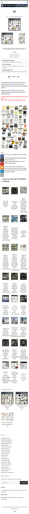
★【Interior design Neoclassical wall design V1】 (23, 377)
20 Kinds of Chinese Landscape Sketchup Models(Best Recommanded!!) (6, 288)
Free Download (4, 470)
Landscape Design (5, 460)
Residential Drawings (6, 462)
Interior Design (4, 455)
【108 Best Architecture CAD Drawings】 (23, 233)
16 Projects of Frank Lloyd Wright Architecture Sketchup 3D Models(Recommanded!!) (17, 332)
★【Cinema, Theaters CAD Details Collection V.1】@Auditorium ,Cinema (14, 377)
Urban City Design (5, 465)
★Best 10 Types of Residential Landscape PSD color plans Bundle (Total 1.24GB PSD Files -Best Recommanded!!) (15, 262)
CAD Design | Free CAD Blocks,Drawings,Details (18, 507)
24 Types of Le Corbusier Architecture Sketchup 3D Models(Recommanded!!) (8, 332)
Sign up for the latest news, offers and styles (11, 479)
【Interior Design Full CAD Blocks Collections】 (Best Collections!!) (14, 288)
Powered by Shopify (14, 508)
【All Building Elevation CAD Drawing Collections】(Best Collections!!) (5, 354)
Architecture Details (5, 452)
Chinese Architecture (6, 469)
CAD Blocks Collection (6, 441)
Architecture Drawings (6, 446)
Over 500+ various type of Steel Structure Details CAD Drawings (5, 310)
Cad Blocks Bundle (5, 438)
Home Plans (4, 457)
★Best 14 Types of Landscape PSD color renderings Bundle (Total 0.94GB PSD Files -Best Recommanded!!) (6, 262)
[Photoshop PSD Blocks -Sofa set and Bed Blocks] (7, 416)
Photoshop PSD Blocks (6, 443)
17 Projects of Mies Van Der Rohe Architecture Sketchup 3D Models (23, 332)
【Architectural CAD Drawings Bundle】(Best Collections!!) (14, 205)
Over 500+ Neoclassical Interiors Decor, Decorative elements (23, 310)
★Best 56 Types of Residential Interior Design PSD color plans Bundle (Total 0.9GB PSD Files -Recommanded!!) (24, 262)
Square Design (4, 467)
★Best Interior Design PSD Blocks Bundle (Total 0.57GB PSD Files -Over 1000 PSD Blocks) (14, 233)
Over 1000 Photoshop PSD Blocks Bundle (5, 203)
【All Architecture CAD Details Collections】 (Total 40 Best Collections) (23, 288)
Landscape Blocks (5, 458)
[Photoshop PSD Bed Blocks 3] (7, 398)
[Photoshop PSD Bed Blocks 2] (22, 398)
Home (7, 16)
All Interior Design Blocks (7, 440)
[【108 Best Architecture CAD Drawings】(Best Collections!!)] (23, 218)
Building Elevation (5, 453)
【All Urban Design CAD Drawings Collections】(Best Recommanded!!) (24, 354)
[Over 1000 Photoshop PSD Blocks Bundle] (5, 190)
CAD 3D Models (5, 445)
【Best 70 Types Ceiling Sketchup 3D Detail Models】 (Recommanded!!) (15, 310)
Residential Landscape (6, 464)
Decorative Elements (6, 450)
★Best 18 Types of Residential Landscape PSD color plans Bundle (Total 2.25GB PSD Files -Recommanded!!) (6, 233)
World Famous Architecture (7, 472)
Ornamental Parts (5, 448)
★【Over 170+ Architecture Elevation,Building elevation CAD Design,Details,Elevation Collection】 (7, 377)
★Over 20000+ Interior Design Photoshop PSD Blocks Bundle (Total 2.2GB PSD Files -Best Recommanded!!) (24, 205)
